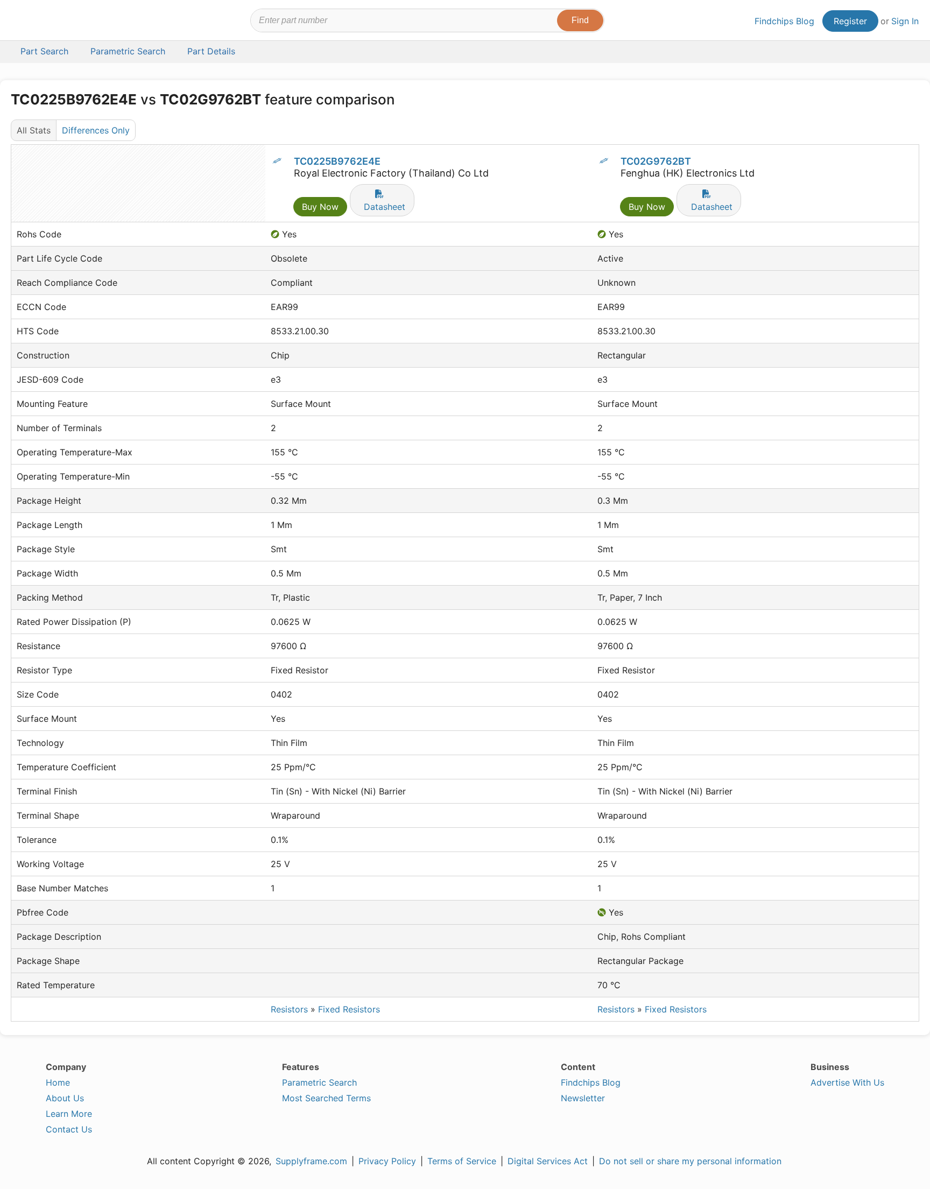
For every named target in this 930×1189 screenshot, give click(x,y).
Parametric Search (319, 1082)
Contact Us (69, 1129)
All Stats (34, 130)
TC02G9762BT (656, 161)
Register (850, 21)
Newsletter (583, 1098)
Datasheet (384, 206)
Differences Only (96, 130)
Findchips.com (46, 22)
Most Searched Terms (326, 1098)
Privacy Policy (387, 1161)
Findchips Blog (784, 21)
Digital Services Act (548, 1161)
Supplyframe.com (311, 1161)
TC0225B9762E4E (337, 161)
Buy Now (320, 206)
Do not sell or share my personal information (690, 1161)
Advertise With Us (847, 1082)
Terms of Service (461, 1161)
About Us (65, 1098)
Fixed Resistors (349, 1009)
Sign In (905, 21)
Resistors (289, 1009)
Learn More (69, 1113)
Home (58, 1082)
